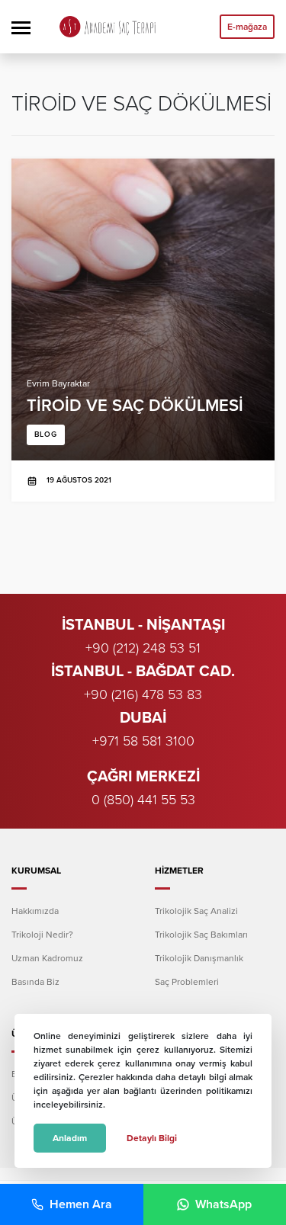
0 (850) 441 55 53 (143, 799)
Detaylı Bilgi (152, 1138)
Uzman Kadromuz (47, 958)
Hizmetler (179, 870)
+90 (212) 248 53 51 (143, 648)
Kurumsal (36, 870)
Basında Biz (35, 981)
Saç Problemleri (187, 981)
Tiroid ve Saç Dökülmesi (143, 330)
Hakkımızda (35, 911)
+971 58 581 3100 (143, 741)
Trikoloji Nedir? (42, 934)
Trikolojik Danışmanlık (199, 958)
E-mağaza (247, 26)
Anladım (70, 1138)
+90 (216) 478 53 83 (143, 694)
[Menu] (21, 26)
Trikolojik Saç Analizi (196, 911)
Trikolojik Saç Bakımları (201, 934)
